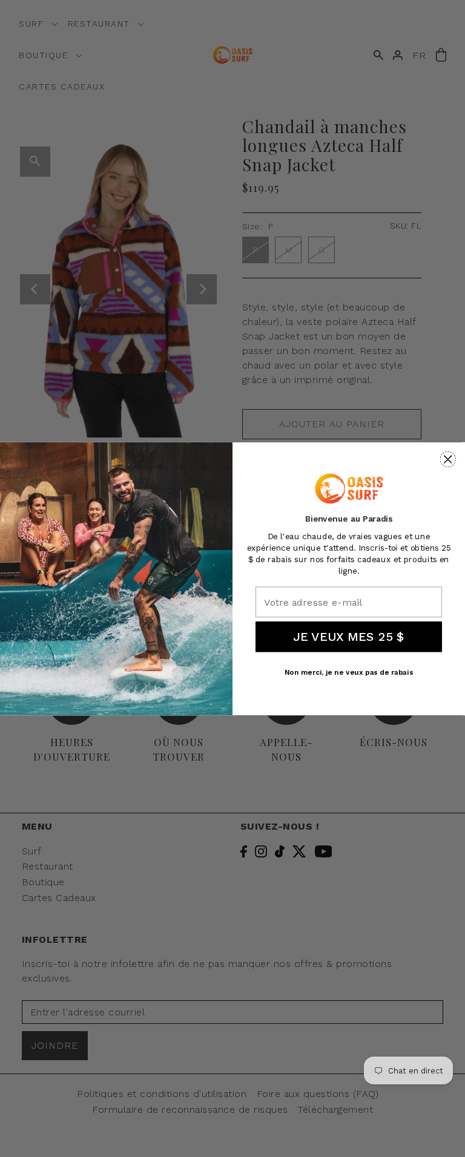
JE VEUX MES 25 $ (348, 636)
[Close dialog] (448, 459)
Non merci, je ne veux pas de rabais (349, 672)
